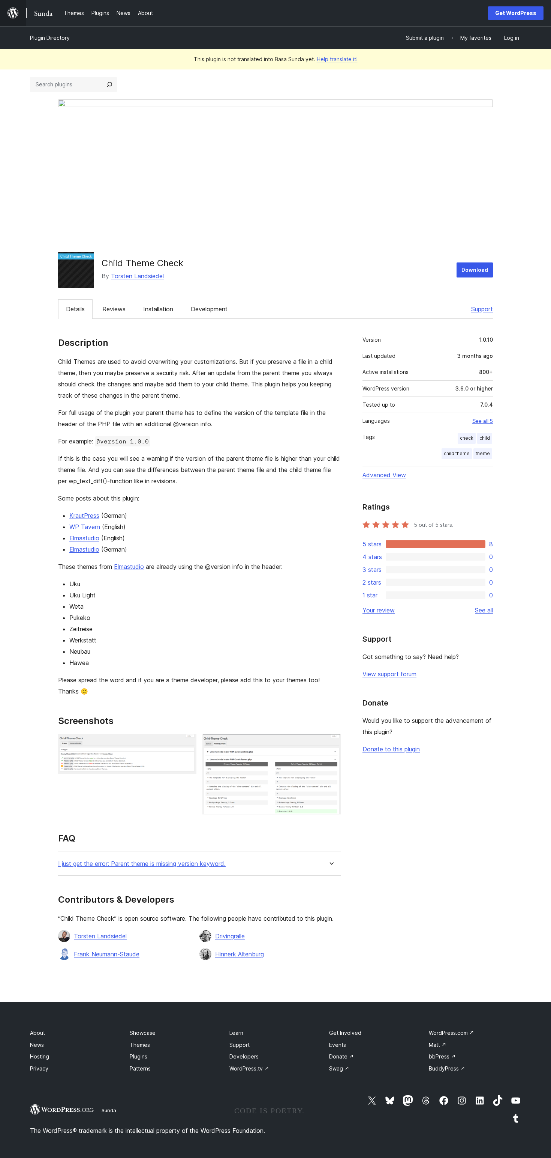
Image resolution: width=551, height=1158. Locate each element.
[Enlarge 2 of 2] (330, 744)
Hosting (39, 1056)
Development (209, 309)
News (37, 1045)
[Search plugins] (109, 84)
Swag (339, 1068)
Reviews (114, 309)
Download (474, 270)
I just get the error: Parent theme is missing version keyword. (142, 863)
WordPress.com (451, 1033)
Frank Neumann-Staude (106, 954)
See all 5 (482, 421)
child (484, 438)
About (37, 1033)
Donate (341, 1056)
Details (75, 309)
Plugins (138, 1056)
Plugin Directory (50, 38)
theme (483, 453)
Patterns (140, 1068)
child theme (457, 453)
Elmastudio (84, 538)
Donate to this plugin (391, 749)
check (466, 438)
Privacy (39, 1068)
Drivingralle (230, 936)
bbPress (442, 1056)
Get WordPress (515, 13)
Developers (244, 1056)
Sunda (109, 1110)
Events (337, 1045)
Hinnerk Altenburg (239, 954)
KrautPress (84, 515)
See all (484, 610)
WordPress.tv (249, 1068)
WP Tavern (84, 527)
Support (482, 309)
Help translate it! (337, 59)
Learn (236, 1033)
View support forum (389, 674)
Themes (140, 1045)
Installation (158, 309)
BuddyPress (447, 1068)
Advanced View (384, 475)
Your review (378, 610)
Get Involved (345, 1033)
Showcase (143, 1033)
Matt (437, 1045)
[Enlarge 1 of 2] (186, 744)
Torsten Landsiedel (137, 276)
